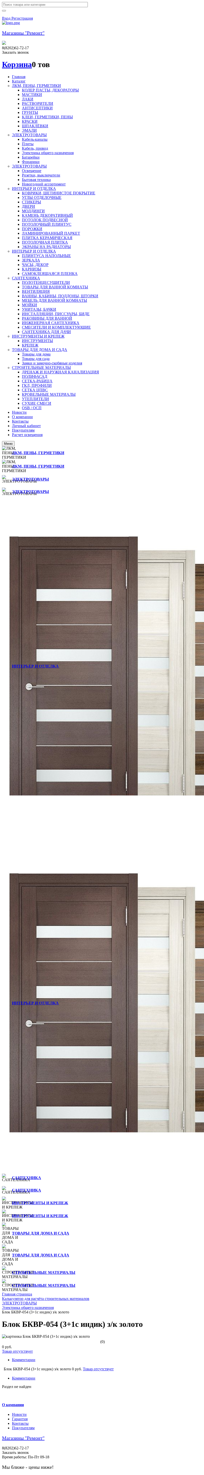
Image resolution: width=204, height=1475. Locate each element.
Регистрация (22, 18)
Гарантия (20, 1419)
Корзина (17, 64)
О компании (13, 1405)
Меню (8, 444)
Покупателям (23, 1428)
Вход (6, 18)
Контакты (20, 1423)
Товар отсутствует (17, 1351)
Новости (19, 1414)
